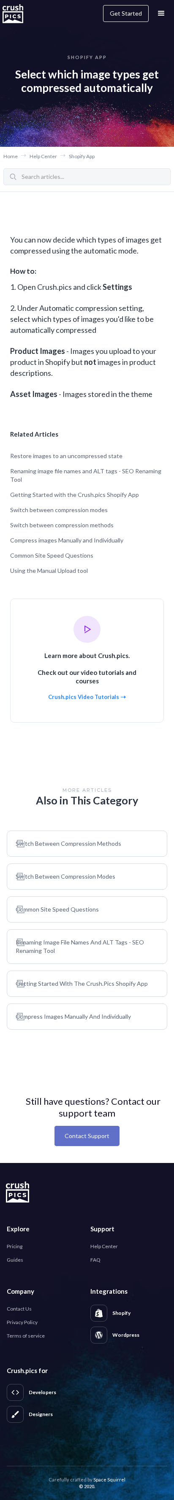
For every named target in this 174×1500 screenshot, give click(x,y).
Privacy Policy (22, 1322)
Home (10, 156)
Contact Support (87, 1135)
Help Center (43, 156)
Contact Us (19, 1309)
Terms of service (26, 1336)
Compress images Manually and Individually (66, 540)
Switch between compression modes (59, 509)
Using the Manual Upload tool (49, 570)
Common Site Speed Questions (51, 555)
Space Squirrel (109, 1479)
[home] (17, 13)
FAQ (95, 1260)
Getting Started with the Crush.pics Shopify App (74, 494)
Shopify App (82, 156)
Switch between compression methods (62, 525)
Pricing (14, 1246)
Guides (15, 1260)
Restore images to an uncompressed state (66, 455)
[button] (161, 13)
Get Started (126, 13)
